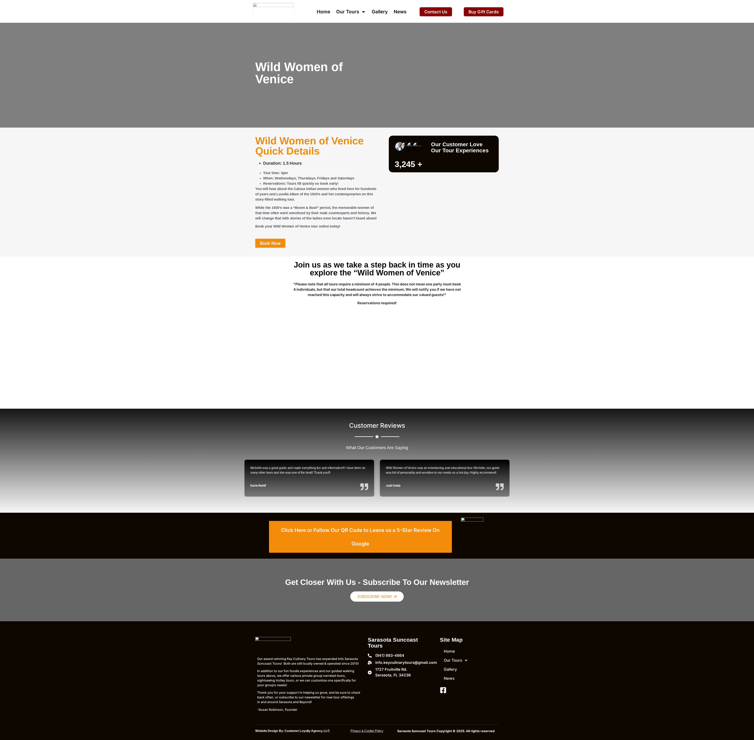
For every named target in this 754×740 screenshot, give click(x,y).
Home (323, 12)
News (400, 12)
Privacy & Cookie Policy (366, 731)
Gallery (380, 12)
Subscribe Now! (374, 596)
